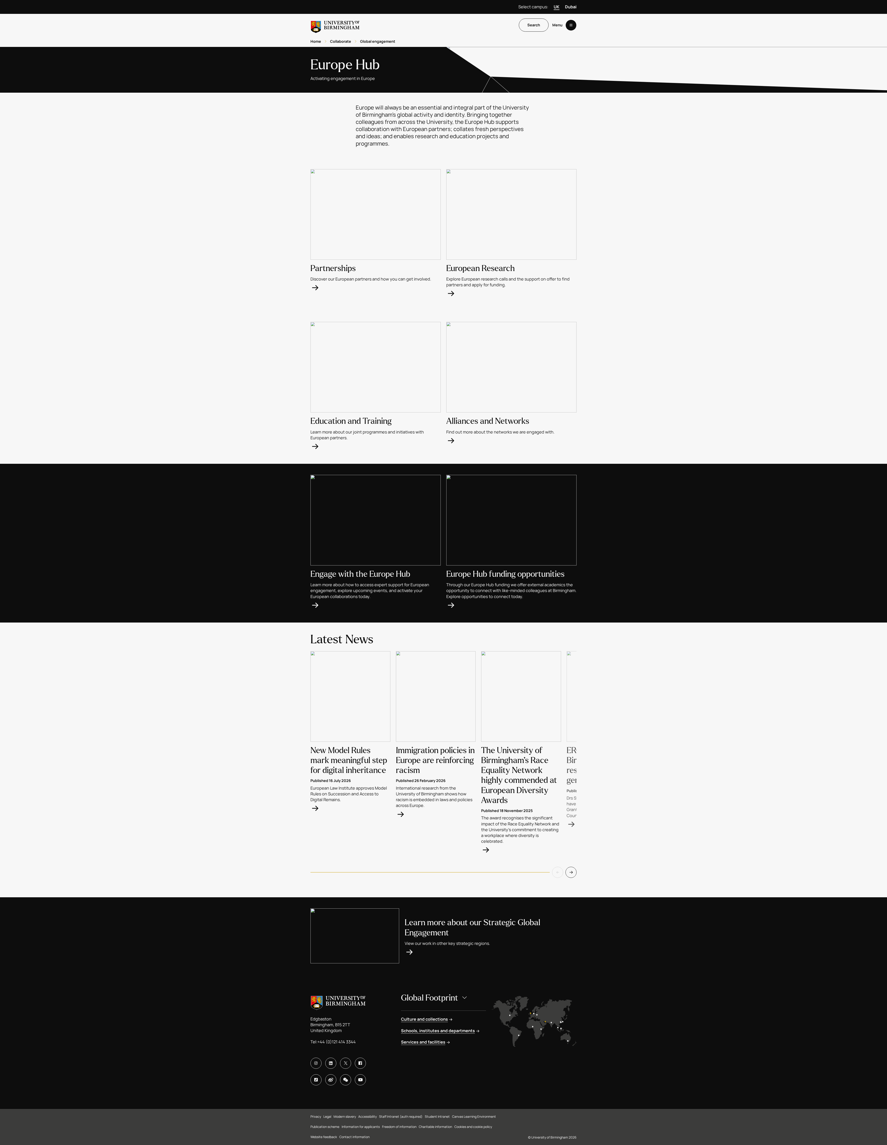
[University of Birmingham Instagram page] (316, 1063)
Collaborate (340, 41)
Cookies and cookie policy (473, 1126)
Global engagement (377, 41)
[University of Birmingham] (335, 25)
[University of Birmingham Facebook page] (360, 1063)
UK (556, 6)
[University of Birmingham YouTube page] (360, 1079)
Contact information (354, 1137)
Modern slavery (345, 1116)
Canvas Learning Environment (474, 1116)
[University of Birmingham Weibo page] (330, 1079)
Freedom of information (399, 1126)
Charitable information (435, 1126)
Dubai (571, 6)
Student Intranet (437, 1116)
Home (315, 41)
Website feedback (323, 1137)
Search (533, 25)
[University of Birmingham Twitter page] (345, 1063)
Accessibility (367, 1116)
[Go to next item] (571, 872)
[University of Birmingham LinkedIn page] (330, 1063)
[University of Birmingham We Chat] (345, 1079)
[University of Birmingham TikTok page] (316, 1079)
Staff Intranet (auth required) (400, 1116)
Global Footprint (429, 997)
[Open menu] (571, 25)
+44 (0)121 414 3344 (336, 1041)
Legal (327, 1116)
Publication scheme (324, 1126)
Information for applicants (361, 1126)
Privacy (315, 1116)
